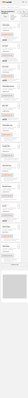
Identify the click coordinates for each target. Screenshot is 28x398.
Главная (3, 7)
